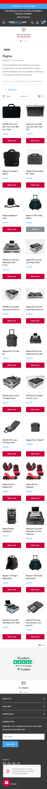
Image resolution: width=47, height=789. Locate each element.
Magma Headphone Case (10, 216)
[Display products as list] (43, 96)
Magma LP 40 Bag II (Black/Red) (10, 577)
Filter (8, 96)
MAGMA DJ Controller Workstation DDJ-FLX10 (11, 262)
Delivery (19, 17)
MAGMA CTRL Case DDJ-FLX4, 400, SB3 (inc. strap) (10, 126)
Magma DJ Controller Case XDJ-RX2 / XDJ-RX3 (34, 126)
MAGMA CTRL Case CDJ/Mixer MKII (10, 441)
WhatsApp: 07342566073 (23, 14)
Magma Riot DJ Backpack (32, 485)
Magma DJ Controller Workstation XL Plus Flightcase (34, 531)
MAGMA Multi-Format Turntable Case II (11, 397)
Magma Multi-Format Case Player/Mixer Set (34, 308)
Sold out (35, 229)
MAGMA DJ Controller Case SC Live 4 (34, 397)
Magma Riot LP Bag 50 (34, 440)
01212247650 (36, 11)
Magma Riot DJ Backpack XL (8, 485)
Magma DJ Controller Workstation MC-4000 (11, 621)
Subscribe (10, 744)
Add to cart (12, 141)
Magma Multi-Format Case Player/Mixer (34, 261)
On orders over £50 (23, 37)
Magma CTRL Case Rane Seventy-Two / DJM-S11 (34, 622)
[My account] (37, 22)
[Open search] (32, 22)
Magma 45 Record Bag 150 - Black (34, 172)
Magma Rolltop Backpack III (8, 530)
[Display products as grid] (39, 96)
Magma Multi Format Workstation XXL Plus (34, 352)
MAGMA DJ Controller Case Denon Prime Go (11, 308)
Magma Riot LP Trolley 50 (11, 352)
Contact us (26, 17)
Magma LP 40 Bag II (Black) (10, 172)
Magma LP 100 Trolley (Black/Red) (34, 577)
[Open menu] (4, 23)
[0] (42, 22)
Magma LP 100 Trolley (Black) (34, 216)
